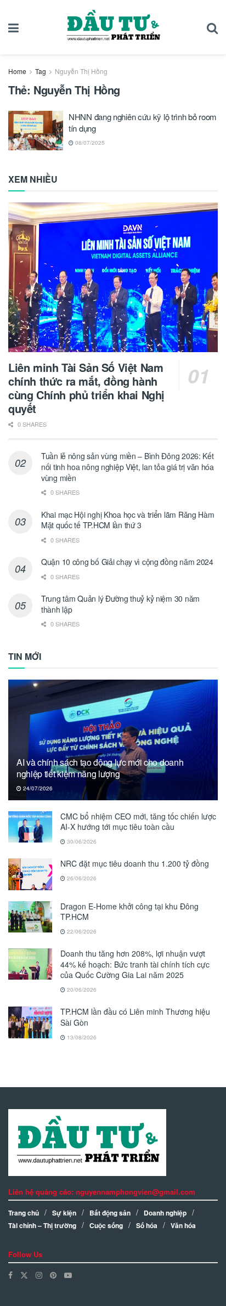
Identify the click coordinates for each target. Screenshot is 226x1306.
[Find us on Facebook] (10, 1275)
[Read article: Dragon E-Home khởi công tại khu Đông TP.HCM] (30, 916)
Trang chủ (23, 1213)
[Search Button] (212, 27)
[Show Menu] (13, 27)
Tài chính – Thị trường (42, 1225)
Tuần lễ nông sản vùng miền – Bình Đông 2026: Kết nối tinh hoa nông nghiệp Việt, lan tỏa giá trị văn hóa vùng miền (127, 466)
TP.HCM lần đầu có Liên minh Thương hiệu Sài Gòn (135, 1017)
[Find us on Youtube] (68, 1275)
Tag (40, 71)
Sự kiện (64, 1213)
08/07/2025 (89, 142)
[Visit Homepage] (113, 27)
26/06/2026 (81, 878)
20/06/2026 (81, 989)
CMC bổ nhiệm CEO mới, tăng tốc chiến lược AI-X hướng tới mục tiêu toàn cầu (138, 822)
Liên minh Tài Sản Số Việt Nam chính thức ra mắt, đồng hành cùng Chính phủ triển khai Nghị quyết (86, 387)
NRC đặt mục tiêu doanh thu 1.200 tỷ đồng (134, 863)
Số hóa (146, 1225)
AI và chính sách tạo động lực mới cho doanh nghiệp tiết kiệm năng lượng (99, 768)
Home (17, 71)
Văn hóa (183, 1225)
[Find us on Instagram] (39, 1275)
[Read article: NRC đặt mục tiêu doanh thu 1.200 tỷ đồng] (30, 874)
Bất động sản (110, 1213)
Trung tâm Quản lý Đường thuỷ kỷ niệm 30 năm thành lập (120, 604)
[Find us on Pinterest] (53, 1275)
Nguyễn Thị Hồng (81, 71)
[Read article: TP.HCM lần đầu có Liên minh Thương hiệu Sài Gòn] (30, 1022)
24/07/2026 (37, 788)
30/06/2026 (81, 841)
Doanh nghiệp (165, 1213)
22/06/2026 (81, 931)
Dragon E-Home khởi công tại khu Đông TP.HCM (129, 912)
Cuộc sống (106, 1225)
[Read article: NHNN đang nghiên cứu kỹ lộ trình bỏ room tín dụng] (35, 130)
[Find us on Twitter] (24, 1275)
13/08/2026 (81, 1037)
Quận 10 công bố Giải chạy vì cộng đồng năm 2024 (127, 561)
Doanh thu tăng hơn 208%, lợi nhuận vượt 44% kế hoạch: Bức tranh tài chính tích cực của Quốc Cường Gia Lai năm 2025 (135, 964)
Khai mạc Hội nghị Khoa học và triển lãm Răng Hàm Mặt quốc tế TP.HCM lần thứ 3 (127, 520)
